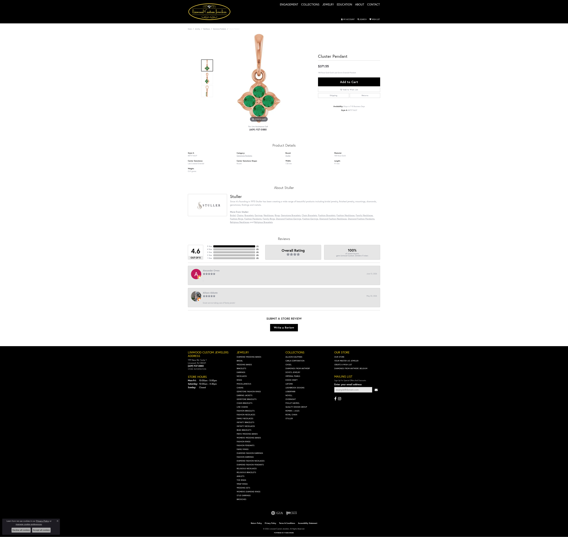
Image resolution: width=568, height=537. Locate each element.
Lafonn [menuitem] (289, 384)
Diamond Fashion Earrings (288, 218)
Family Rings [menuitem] (242, 449)
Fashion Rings (236, 218)
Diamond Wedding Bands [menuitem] (249, 357)
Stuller (288, 155)
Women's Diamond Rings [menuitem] (248, 491)
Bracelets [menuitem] (241, 368)
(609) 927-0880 (258, 129)
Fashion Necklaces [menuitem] (246, 414)
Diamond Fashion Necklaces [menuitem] (250, 461)
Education (344, 4)
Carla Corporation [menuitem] (294, 360)
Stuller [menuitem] (289, 418)
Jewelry (328, 4)
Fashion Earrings (310, 218)
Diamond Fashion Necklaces (333, 218)
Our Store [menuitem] (339, 357)
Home (190, 29)
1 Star (209, 258)
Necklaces (206, 29)
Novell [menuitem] (288, 395)
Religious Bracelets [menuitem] (246, 472)
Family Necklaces (364, 215)
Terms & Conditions (287, 523)
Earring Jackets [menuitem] (244, 395)
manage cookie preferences (29, 524)
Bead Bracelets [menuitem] (244, 430)
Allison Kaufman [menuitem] (293, 357)
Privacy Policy (270, 523)
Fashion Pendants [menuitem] (245, 445)
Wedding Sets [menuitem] (243, 488)
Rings (277, 215)
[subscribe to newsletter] (376, 389)
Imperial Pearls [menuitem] (292, 376)
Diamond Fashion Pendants (361, 218)
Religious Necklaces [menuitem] (247, 468)
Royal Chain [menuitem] (291, 414)
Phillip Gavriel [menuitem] (292, 403)
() (257, 246)
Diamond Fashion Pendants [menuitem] (250, 464)
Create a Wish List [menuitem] (343, 364)
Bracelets (249, 215)
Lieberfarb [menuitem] (290, 391)
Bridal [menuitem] (240, 360)
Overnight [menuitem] (290, 399)
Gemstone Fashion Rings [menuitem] (249, 391)
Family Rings (269, 218)
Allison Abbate (210, 292)
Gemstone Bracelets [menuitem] (246, 399)
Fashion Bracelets (326, 215)
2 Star (209, 255)
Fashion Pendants (253, 218)
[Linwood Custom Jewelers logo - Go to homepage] (211, 11)
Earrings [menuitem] (241, 372)
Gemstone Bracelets (291, 215)
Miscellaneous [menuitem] (244, 384)
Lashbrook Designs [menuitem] (294, 387)
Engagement (289, 4)
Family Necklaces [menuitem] (245, 418)
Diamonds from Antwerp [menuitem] (297, 368)
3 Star (209, 252)
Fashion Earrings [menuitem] (245, 457)
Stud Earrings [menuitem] (244, 495)
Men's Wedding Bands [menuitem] (247, 434)
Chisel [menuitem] (288, 364)
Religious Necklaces (239, 222)
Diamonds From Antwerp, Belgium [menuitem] (350, 368)
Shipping (333, 95)
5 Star (209, 246)
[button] (348, 19)
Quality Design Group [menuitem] (296, 407)
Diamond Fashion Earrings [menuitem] (250, 453)
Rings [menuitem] (239, 380)
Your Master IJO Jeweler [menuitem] (346, 360)
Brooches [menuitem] (241, 499)
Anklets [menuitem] (240, 476)
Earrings (259, 215)
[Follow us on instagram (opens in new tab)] (339, 398)
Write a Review (284, 327)
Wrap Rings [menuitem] (242, 484)
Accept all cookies (41, 530)
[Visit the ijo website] (291, 513)
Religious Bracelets (263, 222)
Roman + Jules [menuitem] (292, 411)
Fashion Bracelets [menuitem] (246, 411)
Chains (240, 215)
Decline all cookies (21, 530)
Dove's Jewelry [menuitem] (292, 372)
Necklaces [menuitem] (242, 376)
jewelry (197, 29)
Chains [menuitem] (240, 387)
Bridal (233, 215)
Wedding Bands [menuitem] (244, 364)
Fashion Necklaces (346, 215)
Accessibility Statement (307, 523)
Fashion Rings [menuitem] (243, 441)
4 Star (209, 249)
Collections (310, 4)
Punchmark (289, 533)
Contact (373, 4)
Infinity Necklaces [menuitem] (246, 426)
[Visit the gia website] (277, 513)
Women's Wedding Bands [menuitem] (249, 437)
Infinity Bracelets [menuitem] (245, 422)
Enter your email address (348, 384)
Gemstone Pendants (219, 29)
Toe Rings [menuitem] (241, 480)
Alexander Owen (211, 270)
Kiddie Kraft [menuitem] (291, 380)
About (359, 4)
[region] (258, 78)
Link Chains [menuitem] (242, 407)
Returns (365, 95)
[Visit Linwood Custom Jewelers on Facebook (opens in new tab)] (335, 398)
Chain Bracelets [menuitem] (244, 403)
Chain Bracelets (309, 215)
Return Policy (256, 523)
